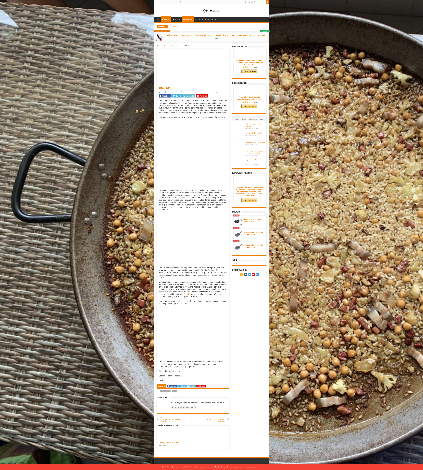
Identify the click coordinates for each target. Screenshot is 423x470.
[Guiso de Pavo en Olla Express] (238, 127)
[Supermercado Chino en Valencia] (238, 162)
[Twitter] (250, 2)
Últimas (244, 119)
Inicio (160, 46)
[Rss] (246, 2)
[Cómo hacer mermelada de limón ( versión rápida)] (238, 154)
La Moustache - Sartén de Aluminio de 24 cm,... (253, 233)
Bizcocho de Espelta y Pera (254, 133)
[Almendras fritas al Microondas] (238, 145)
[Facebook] (247, 2)
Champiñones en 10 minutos (169, 443)
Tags (261, 119)
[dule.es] (211, 10)
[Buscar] (267, 2)
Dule (162, 92)
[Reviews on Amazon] (245, 67)
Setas (175, 391)
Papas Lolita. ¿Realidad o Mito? (178, 26)
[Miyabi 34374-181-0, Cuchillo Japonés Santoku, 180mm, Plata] (249, 91)
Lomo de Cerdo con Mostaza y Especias (172, 419)
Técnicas (177, 19)
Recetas (166, 19)
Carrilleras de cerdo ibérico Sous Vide (215, 419)
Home (158, 19)
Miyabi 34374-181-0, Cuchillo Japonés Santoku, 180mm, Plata (249, 98)
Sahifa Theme (167, 467)
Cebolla (187, 294)
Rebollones (166, 391)
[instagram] (254, 2)
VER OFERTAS (250, 71)
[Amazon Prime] (216, 38)
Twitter (235, 260)
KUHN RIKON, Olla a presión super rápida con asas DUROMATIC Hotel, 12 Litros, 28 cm (249, 62)
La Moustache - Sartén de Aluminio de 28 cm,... (253, 246)
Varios (200, 19)
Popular (236, 119)
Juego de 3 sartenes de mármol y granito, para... (252, 220)
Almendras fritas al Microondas (255, 142)
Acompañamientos (177, 46)
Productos (188, 19)
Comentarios (253, 119)
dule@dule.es (181, 2)
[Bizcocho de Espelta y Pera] (238, 136)
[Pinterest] (252, 2)
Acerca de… (211, 19)
